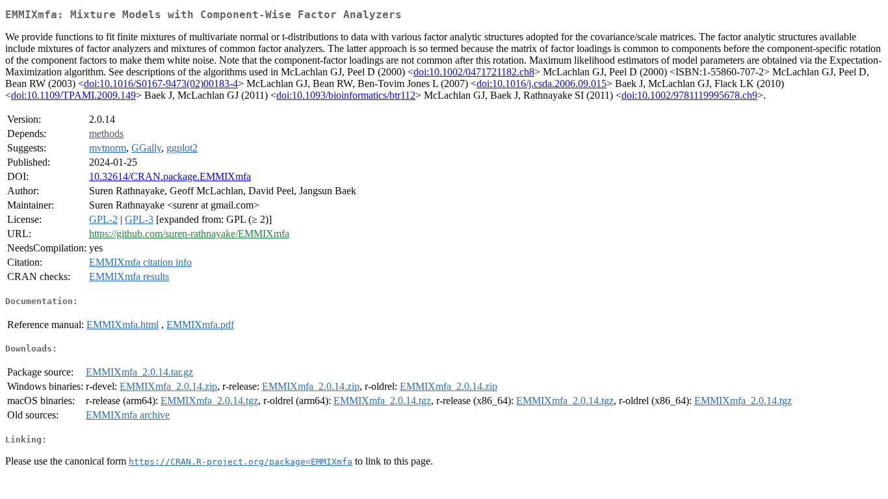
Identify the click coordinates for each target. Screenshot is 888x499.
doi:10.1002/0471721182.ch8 (473, 71)
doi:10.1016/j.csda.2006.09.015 (542, 83)
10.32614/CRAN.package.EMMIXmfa (170, 176)
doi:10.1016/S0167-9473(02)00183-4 (161, 83)
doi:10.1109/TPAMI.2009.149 (73, 95)
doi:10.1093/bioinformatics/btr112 (345, 95)
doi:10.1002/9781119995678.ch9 (689, 95)
